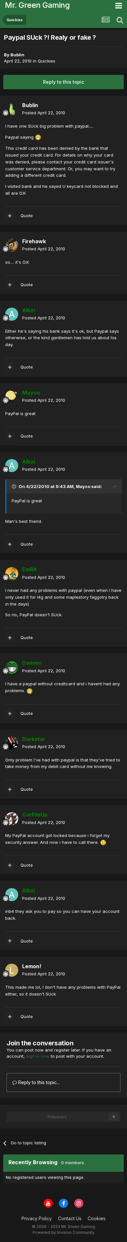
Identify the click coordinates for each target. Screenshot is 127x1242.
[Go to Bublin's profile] (11, 109)
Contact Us (69, 1218)
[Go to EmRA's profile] (11, 573)
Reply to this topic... (38, 1082)
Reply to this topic (63, 82)
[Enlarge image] (38, 137)
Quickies (46, 60)
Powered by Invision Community (63, 1232)
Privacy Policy (36, 1218)
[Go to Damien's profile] (11, 667)
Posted (43, 112)
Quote (27, 215)
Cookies (97, 1218)
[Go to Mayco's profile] (11, 396)
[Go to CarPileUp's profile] (11, 818)
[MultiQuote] (9, 215)
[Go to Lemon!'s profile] (11, 970)
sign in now (37, 1056)
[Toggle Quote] (15, 486)
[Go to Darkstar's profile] (11, 742)
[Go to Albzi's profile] (11, 314)
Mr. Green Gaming (37, 5)
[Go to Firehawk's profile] (11, 245)
